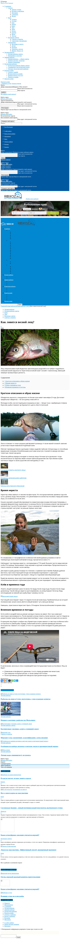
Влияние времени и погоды (15, 387)
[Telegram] (7, 681)
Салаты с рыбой (13, 72)
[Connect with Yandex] (9, 99)
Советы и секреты (17, 39)
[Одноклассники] (4, 681)
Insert (18, 937)
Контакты (6, 147)
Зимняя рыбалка (9, 910)
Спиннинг (15, 14)
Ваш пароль (21, 90)
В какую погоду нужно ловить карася (16, 778)
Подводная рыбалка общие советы (19, 65)
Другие (14, 36)
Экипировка (12, 42)
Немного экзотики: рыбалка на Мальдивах (18, 720)
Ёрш (13, 23)
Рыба (9, 18)
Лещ (13, 27)
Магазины (7, 919)
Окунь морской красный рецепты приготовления (20, 877)
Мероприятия (7, 136)
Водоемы (6, 144)
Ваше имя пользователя (25, 88)
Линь (13, 29)
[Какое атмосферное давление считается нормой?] (7, 831)
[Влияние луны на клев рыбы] (6, 892)
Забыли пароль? (6, 159)
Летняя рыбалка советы (15, 54)
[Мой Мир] (17, 681)
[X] (9, 681)
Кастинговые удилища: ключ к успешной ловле (20, 729)
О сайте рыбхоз (7, 131)
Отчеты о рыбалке (8, 141)
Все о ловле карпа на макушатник (14, 793)
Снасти (10, 8)
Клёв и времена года (12, 385)
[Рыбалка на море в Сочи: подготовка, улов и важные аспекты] (21, 694)
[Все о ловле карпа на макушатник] (14, 789)
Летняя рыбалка (9, 309)
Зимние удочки (16, 9)
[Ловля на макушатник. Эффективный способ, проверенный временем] (8, 846)
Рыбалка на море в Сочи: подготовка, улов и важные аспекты (25, 699)
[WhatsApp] (12, 681)
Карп (13, 26)
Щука (13, 34)
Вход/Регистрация (8, 127)
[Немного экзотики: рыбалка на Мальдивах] (11, 715)
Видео (5, 139)
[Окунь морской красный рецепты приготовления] (10, 873)
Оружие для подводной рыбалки (18, 69)
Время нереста (10, 383)
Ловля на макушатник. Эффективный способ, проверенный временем (28, 850)
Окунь (14, 31)
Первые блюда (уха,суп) (15, 75)
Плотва (14, 32)
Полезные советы (13, 37)
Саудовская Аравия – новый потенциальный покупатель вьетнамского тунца (32, 808)
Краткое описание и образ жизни (17, 381)
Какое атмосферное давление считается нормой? (20, 835)
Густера (14, 21)
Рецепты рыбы (9, 913)
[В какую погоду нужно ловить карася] (11, 775)
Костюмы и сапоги (17, 44)
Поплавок (15, 13)
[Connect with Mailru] (3, 99)
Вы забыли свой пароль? (8, 94)
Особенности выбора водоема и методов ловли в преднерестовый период (29, 746)
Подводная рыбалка (10, 911)
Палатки (14, 47)
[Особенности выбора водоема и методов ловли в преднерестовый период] (24, 741)
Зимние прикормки (14, 62)
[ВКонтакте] (2, 681)
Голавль (14, 19)
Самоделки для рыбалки (19, 41)
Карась (14, 24)
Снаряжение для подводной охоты (19, 67)
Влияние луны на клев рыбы (12, 896)
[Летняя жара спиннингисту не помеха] (5, 750)
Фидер (14, 16)
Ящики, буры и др (17, 51)
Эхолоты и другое (17, 49)
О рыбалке (7, 906)
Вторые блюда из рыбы (15, 74)
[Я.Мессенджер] (14, 681)
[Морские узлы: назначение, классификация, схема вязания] (5, 732)
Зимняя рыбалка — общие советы (18, 59)
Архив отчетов (16, 83)
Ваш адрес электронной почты (27, 104)
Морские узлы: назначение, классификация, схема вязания (24, 738)
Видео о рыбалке (9, 916)
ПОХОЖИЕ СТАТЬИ (7, 690)
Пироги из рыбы (13, 77)
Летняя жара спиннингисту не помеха (16, 755)
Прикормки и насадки (15, 55)
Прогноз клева (8, 79)
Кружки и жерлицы (18, 11)
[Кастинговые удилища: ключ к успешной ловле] (16, 724)
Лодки (14, 46)
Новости (3, 811)
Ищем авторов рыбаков (9, 133)
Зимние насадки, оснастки (16, 60)
